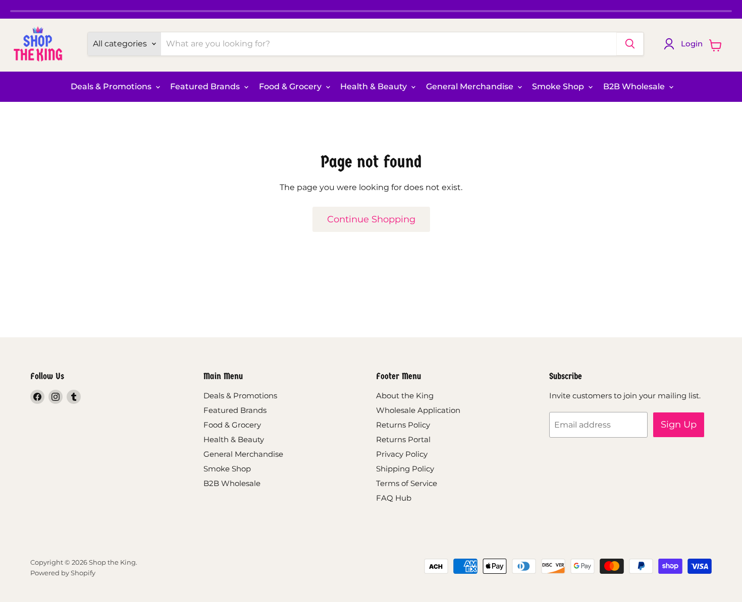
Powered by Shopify (62, 573)
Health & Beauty (374, 86)
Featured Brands (206, 86)
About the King (405, 395)
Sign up (679, 424)
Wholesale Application (418, 410)
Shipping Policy (405, 468)
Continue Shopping (371, 219)
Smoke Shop (559, 86)
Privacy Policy (402, 454)
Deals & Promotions (112, 86)
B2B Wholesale (635, 86)
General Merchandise (470, 86)
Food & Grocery (291, 86)
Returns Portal (403, 439)
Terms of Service (406, 483)
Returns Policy (403, 425)
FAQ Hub (393, 498)
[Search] (630, 43)
